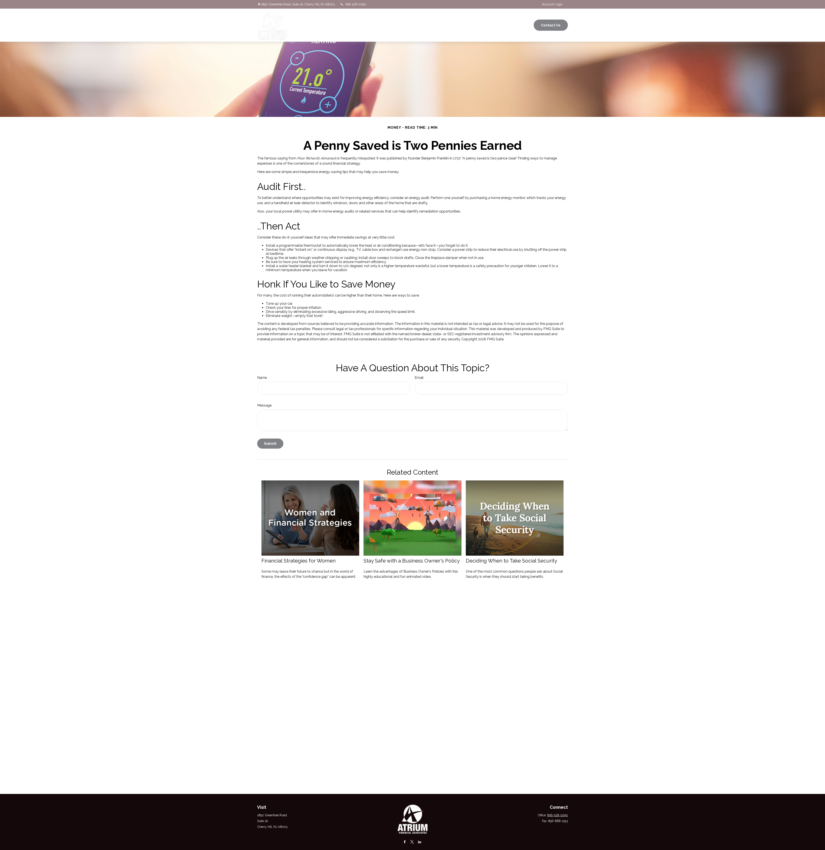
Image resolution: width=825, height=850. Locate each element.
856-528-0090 (355, 4)
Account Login (552, 4)
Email (419, 378)
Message (264, 405)
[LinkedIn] (420, 842)
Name (262, 378)
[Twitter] (412, 842)
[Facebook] (405, 842)
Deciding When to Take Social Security (511, 561)
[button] (407, 25)
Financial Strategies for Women (298, 561)
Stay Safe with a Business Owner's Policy (412, 561)
